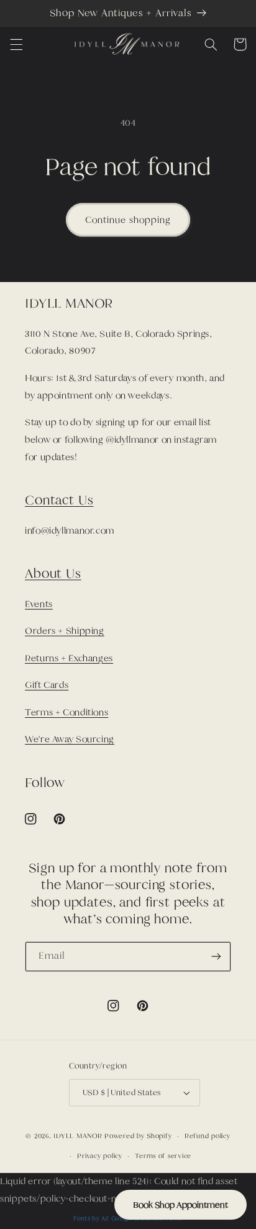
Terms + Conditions (66, 712)
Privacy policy (99, 1155)
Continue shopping (128, 219)
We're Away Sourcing (69, 739)
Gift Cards (46, 684)
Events (39, 604)
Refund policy (208, 1135)
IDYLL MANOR (78, 1135)
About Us (53, 573)
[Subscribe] (216, 956)
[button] (16, 44)
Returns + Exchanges (69, 658)
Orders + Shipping (64, 630)
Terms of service (163, 1155)
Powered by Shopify (137, 1135)
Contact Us (59, 500)
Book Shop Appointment (180, 1204)
